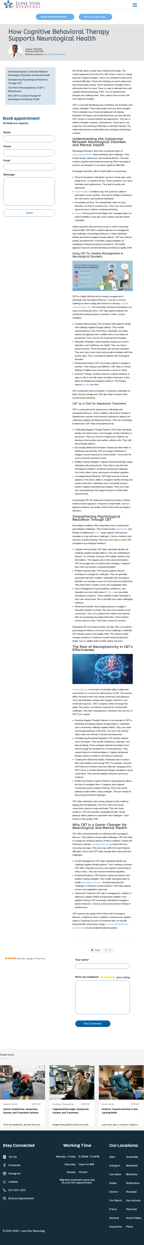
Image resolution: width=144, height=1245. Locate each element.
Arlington (114, 1165)
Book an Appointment (21, 1198)
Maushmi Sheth (10, 1104)
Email (7, 160)
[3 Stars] (10, 958)
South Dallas (133, 1218)
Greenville (132, 1157)
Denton (113, 1191)
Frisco (113, 1209)
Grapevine (115, 1226)
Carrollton (115, 1174)
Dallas (113, 1183)
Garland (114, 1218)
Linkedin (13, 1181)
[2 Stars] (8, 958)
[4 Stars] (13, 958)
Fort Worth (115, 1200)
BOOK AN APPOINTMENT (54, 17)
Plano (129, 1226)
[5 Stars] (15, 958)
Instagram (14, 1173)
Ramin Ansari (108, 1104)
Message (9, 174)
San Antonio (133, 1200)
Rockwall (131, 1191)
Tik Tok (12, 1157)
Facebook (14, 1165)
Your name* (82, 959)
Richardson (133, 1183)
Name (7, 132)
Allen (112, 1157)
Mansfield (132, 1165)
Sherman (131, 1209)
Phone (7, 146)
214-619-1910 (17, 1190)
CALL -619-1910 (95, 17)
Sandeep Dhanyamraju (55, 54)
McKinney (131, 1174)
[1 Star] (6, 958)
